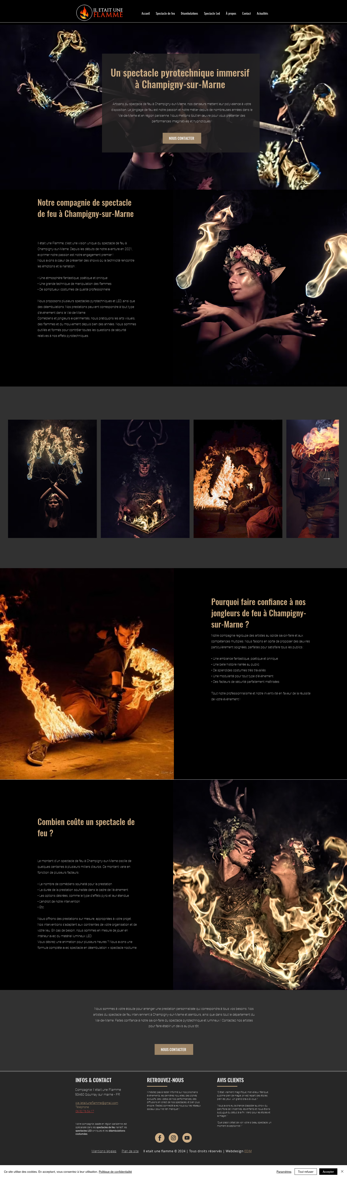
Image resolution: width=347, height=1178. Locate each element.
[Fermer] (342, 1171)
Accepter (328, 1172)
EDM (248, 1151)
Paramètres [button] (284, 1172)
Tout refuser (305, 1172)
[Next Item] (326, 478)
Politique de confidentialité (115, 1172)
